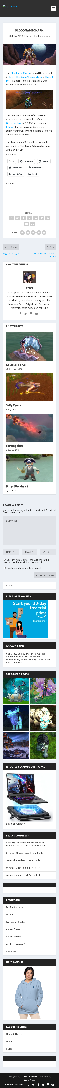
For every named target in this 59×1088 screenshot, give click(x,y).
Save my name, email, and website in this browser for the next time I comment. (26, 561)
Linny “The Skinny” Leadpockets (25, 76)
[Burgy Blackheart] (29, 468)
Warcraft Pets (13, 936)
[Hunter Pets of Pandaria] (43, 745)
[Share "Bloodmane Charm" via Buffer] (42, 218)
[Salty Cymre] (29, 387)
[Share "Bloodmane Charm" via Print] (32, 224)
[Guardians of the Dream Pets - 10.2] (43, 691)
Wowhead (11, 951)
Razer (9, 1048)
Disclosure (20, 1084)
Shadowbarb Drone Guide (29, 852)
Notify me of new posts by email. (24, 567)
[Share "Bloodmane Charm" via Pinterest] (29, 218)
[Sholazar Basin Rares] (43, 718)
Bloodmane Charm (20, 72)
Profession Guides (15, 921)
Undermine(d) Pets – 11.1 (29, 867)
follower (10, 126)
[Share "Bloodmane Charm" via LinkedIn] (36, 218)
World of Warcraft (16, 944)
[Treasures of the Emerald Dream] (16, 691)
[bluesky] (33, 1084)
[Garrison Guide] (16, 745)
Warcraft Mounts (15, 929)
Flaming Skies (15, 446)
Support (9, 1084)
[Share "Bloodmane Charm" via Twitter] (17, 218)
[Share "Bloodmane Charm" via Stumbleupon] (48, 218)
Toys (28, 35)
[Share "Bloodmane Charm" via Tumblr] (23, 218)
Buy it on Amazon (15, 823)
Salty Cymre (13, 405)
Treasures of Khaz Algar (32, 845)
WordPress (29, 1080)
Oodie (9, 1041)
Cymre (29, 287)
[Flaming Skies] (29, 428)
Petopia (10, 914)
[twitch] (29, 1084)
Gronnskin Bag (13, 122)
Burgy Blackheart (17, 486)
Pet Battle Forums (15, 907)
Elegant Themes (14, 1034)
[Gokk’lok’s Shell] (29, 346)
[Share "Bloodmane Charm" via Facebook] (11, 218)
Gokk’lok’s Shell (16, 365)
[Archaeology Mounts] (16, 718)
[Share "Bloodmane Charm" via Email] (26, 224)
